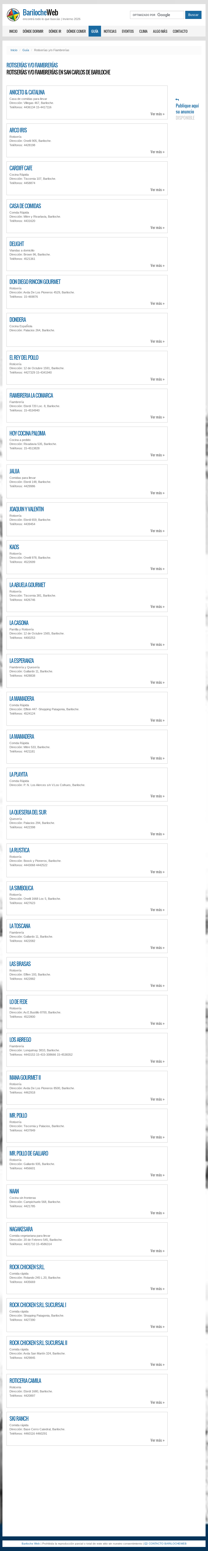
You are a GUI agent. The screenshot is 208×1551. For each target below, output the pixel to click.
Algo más (160, 31)
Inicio (13, 31)
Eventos (128, 31)
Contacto (180, 31)
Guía (94, 31)
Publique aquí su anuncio (187, 111)
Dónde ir (55, 31)
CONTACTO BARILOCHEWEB (168, 1543)
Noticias (110, 31)
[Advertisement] (104, 1490)
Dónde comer (76, 31)
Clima (143, 31)
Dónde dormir (33, 31)
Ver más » (158, 113)
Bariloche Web (31, 1543)
